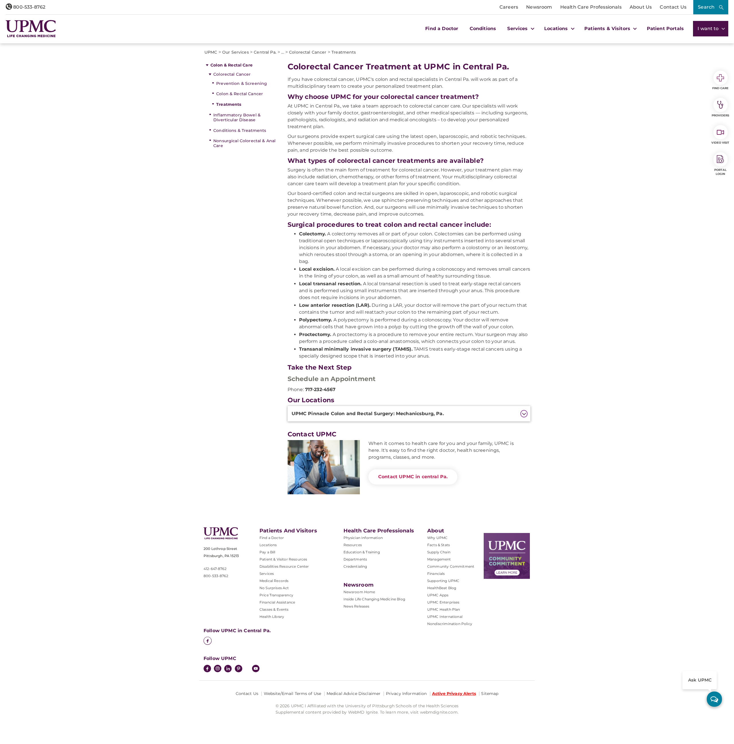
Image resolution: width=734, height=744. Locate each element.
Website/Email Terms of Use (292, 693)
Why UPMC (437, 538)
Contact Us (673, 7)
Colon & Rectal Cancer (239, 93)
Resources (352, 545)
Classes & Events (274, 609)
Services (266, 573)
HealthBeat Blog (441, 588)
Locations (268, 545)
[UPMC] (31, 28)
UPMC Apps (437, 595)
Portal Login (720, 172)
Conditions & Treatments (239, 130)
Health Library (271, 616)
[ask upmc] (714, 699)
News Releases (356, 606)
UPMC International (444, 616)
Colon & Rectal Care (231, 65)
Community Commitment (450, 566)
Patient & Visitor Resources (283, 559)
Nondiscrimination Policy (449, 624)
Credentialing (355, 566)
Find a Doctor (441, 28)
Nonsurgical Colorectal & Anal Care (244, 143)
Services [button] (518, 28)
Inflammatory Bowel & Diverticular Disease (237, 117)
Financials (436, 573)
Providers (720, 115)
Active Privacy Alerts (454, 693)
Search (706, 7)
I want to (709, 28)
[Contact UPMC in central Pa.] (324, 467)
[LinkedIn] (228, 669)
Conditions (483, 28)
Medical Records (273, 581)
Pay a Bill (267, 552)
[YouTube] (255, 669)
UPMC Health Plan (443, 609)
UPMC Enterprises (443, 602)
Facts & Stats (438, 545)
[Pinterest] (238, 669)
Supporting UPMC (443, 581)
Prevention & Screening (241, 83)
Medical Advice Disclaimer (354, 693)
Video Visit (720, 142)
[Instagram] (217, 669)
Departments (355, 559)
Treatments (228, 104)
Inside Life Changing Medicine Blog (374, 599)
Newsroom (539, 7)
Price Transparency (276, 595)
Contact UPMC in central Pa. (413, 476)
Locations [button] (556, 28)
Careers (508, 7)
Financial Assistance (277, 602)
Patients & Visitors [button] (608, 28)
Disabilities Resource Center (284, 566)
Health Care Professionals (591, 7)
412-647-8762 (215, 569)
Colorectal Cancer (232, 74)
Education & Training (361, 552)
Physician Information (363, 538)
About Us (641, 7)
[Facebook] (208, 641)
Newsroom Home (359, 592)
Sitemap (489, 693)
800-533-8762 (28, 7)
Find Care (720, 88)
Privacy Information (406, 693)
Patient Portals (665, 28)
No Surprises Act (274, 588)
